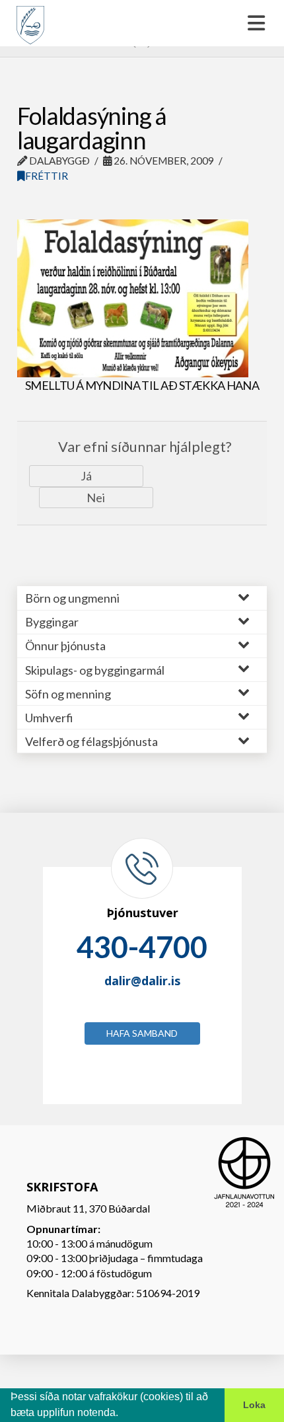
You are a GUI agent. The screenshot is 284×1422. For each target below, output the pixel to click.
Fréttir (46, 176)
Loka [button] (254, 1405)
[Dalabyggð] (30, 19)
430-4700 (142, 947)
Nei (96, 497)
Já (86, 475)
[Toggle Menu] (142, 23)
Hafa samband (142, 1033)
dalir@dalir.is (142, 981)
